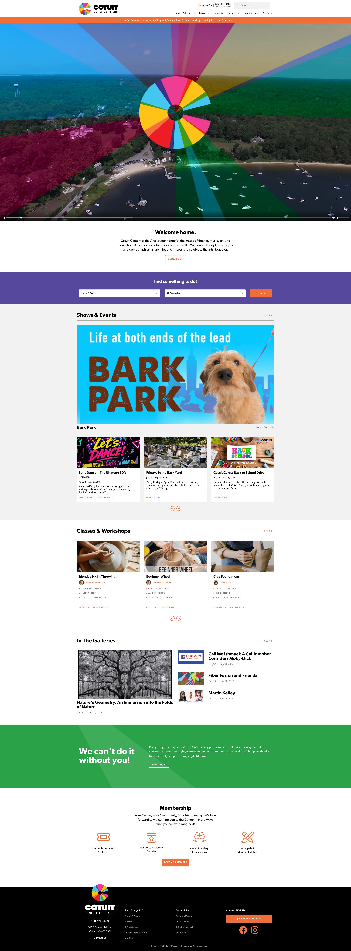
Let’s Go (261, 293)
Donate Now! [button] (159, 765)
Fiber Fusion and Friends (232, 676)
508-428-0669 (100, 921)
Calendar (218, 13)
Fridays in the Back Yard (164, 472)
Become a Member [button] (175, 862)
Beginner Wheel (158, 576)
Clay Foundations (226, 576)
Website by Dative (168, 946)
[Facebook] (243, 930)
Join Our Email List (249, 919)
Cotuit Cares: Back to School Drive (238, 472)
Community (250, 13)
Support (232, 13)
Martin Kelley (221, 693)
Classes (203, 13)
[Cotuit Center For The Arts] (98, 9)
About (266, 13)
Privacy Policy (150, 946)
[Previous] (178, 508)
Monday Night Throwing (97, 576)
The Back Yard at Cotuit (136, 933)
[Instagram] (255, 930)
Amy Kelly (226, 582)
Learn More (104, 498)
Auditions (129, 938)
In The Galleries (132, 927)
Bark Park (86, 427)
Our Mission (175, 259)
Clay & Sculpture (91, 589)
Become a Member (184, 916)
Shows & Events (184, 13)
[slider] (168, 217)
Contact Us (100, 938)
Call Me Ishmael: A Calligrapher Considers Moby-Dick (239, 656)
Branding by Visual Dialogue (194, 946)
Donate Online (182, 922)
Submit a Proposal (184, 927)
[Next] (172, 508)
